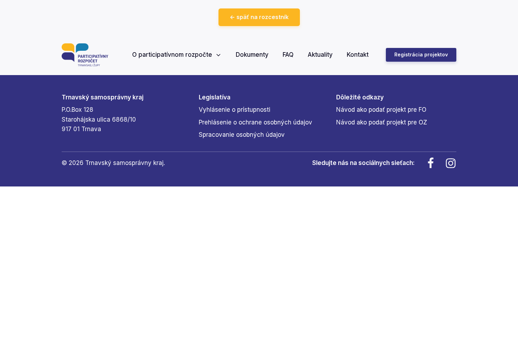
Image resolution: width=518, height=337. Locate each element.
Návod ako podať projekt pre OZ (381, 122)
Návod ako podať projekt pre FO (381, 109)
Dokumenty (252, 54)
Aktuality (320, 54)
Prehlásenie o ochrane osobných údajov (255, 122)
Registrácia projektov (421, 54)
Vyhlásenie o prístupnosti (234, 109)
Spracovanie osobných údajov (242, 134)
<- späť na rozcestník (259, 16)
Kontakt (358, 54)
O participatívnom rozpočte (172, 54)
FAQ (288, 54)
